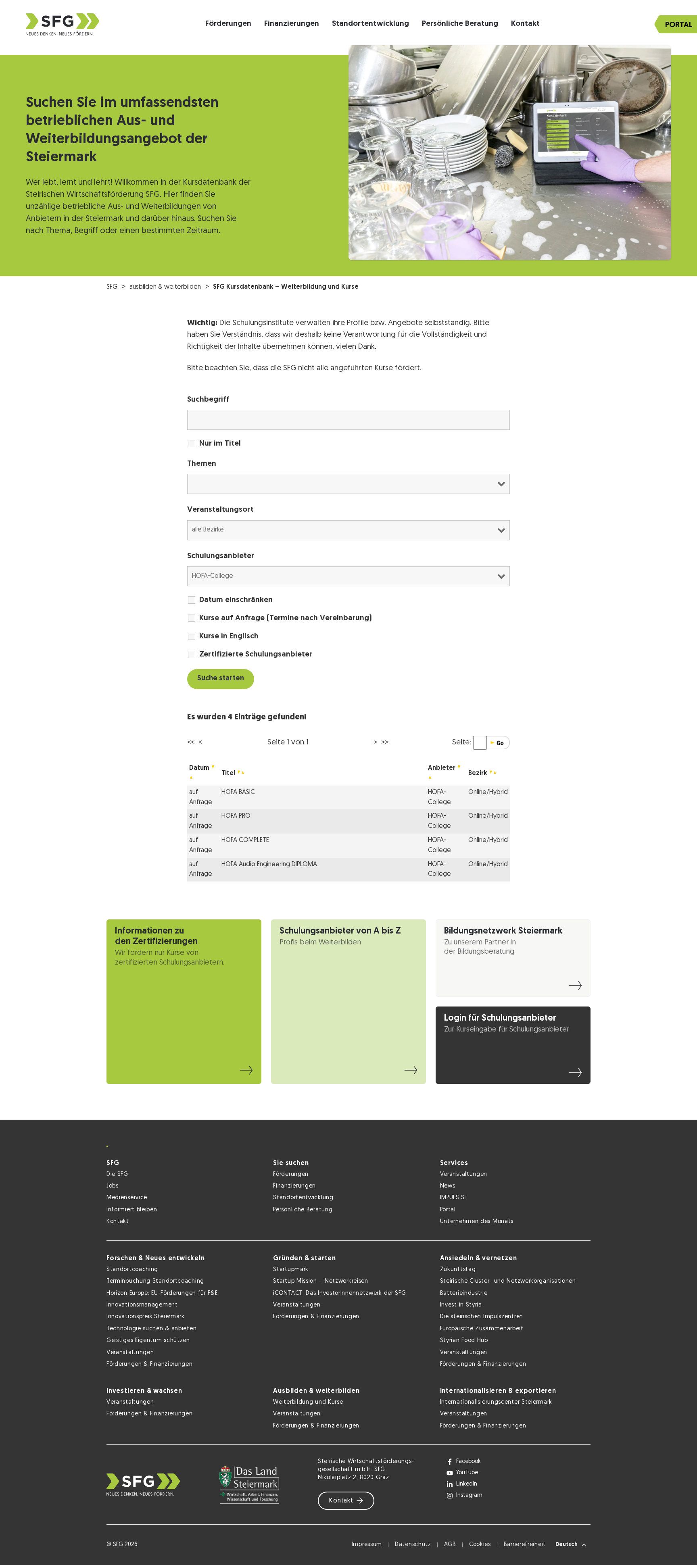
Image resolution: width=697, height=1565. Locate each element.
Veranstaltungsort (220, 510)
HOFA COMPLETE (245, 840)
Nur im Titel (220, 444)
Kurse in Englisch (229, 636)
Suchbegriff (208, 400)
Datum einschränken (236, 600)
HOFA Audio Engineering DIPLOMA (269, 864)
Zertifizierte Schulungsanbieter (255, 655)
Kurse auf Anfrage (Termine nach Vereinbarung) (285, 618)
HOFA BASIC (238, 792)
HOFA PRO (235, 816)
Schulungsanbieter (220, 556)
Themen (201, 464)
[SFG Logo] (62, 24)
